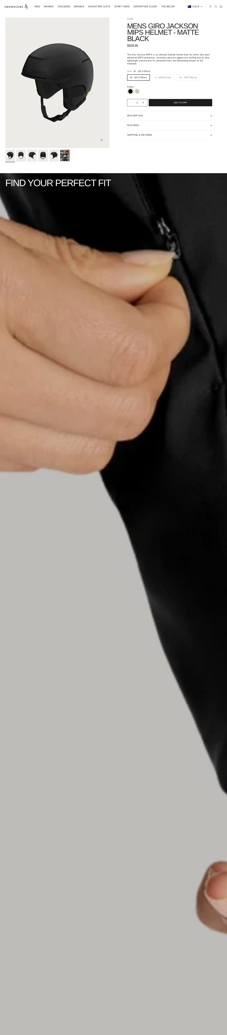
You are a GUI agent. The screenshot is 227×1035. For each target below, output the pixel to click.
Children (64, 6)
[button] (130, 91)
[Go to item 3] (32, 155)
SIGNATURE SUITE (99, 6)
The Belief (168, 6)
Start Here (122, 6)
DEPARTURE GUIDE (145, 6)
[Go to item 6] (65, 155)
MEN (37, 6)
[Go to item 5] (54, 155)
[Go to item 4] (43, 155)
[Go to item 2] (21, 155)
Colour (130, 87)
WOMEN (49, 6)
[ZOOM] (101, 140)
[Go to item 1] (10, 155)
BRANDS (79, 6)
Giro (130, 19)
